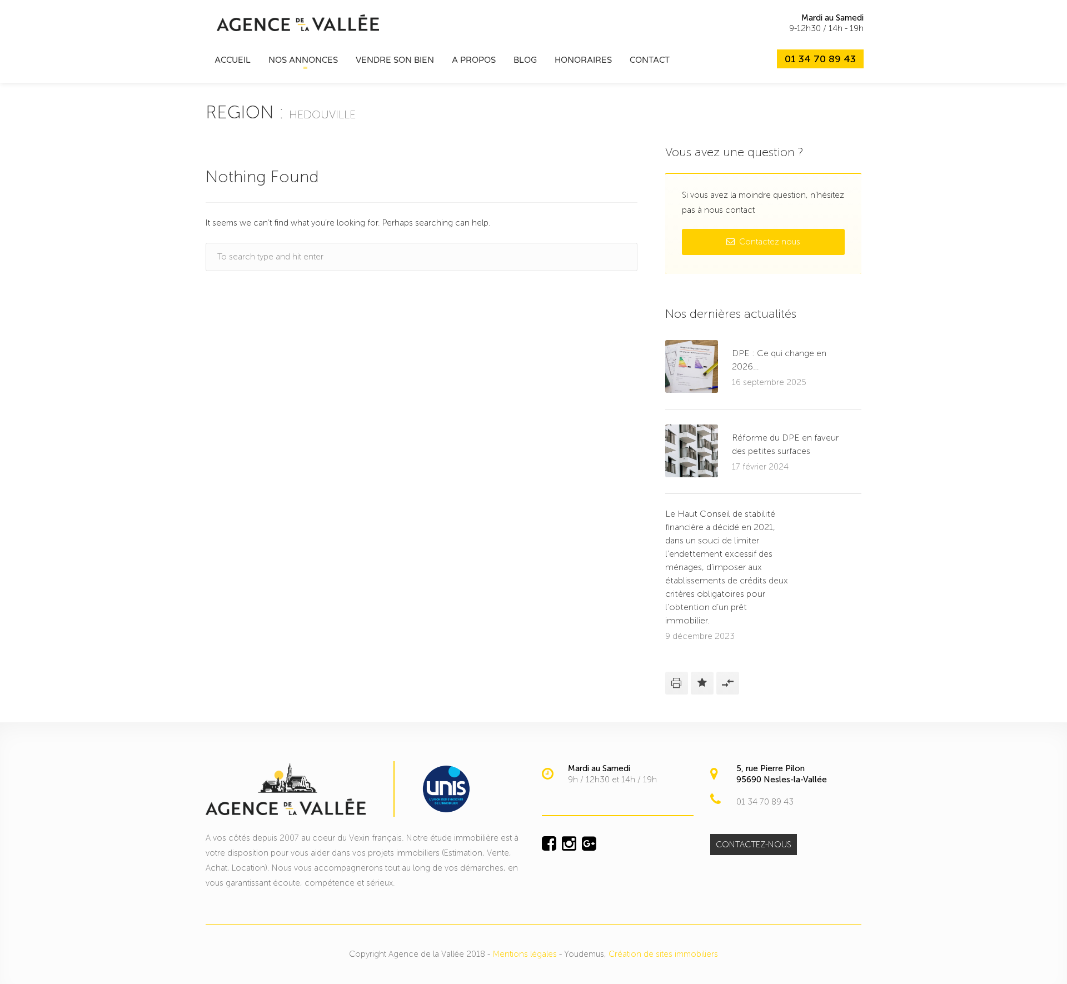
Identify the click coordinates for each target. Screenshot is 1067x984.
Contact (650, 60)
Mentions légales (524, 954)
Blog (525, 60)
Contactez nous (768, 242)
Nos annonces (303, 60)
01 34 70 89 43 (820, 59)
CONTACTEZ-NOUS (753, 845)
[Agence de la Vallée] (298, 22)
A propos (474, 60)
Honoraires (583, 60)
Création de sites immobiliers (663, 954)
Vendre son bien (395, 60)
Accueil (233, 60)
